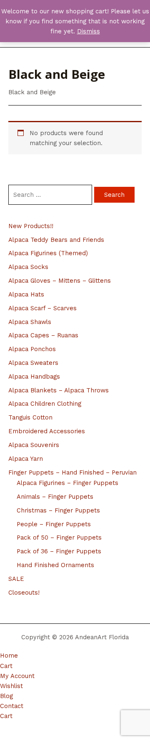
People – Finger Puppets (54, 524)
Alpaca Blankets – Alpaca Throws (58, 390)
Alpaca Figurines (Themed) (48, 253)
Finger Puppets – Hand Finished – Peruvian (72, 472)
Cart (6, 666)
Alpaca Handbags (34, 376)
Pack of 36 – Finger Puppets (59, 551)
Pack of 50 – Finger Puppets (59, 537)
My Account (17, 676)
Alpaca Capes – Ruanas (43, 335)
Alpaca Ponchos (32, 349)
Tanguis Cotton (30, 417)
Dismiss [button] (88, 31)
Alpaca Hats (26, 294)
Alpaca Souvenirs (33, 445)
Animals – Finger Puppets (55, 496)
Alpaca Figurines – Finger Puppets (67, 483)
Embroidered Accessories (46, 431)
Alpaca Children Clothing (44, 403)
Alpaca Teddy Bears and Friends (56, 240)
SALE (16, 579)
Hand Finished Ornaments (55, 565)
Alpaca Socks (28, 267)
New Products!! (30, 226)
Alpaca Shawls (29, 322)
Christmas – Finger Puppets (58, 510)
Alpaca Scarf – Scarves (42, 308)
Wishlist (11, 686)
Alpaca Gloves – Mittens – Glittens (59, 280)
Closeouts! (24, 592)
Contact (11, 706)
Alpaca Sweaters (33, 363)
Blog (6, 696)
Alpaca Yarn (25, 458)
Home (9, 655)
